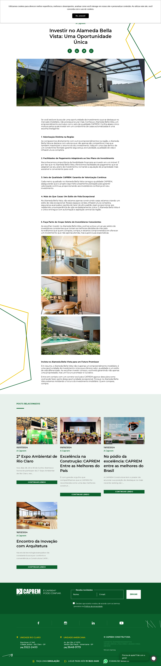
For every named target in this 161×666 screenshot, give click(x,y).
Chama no (119, 661)
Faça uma (48, 661)
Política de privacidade (93, 606)
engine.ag (113, 650)
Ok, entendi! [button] (80, 16)
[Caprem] (30, 592)
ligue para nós (83, 661)
